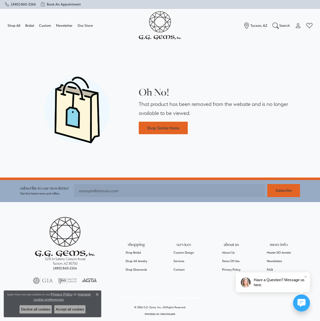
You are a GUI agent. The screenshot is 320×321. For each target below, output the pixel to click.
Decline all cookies (35, 309)
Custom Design (184, 252)
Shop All (14, 25)
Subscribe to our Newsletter (44, 188)
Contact (179, 269)
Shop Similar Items (163, 127)
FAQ (270, 269)
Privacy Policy (231, 269)
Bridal (29, 25)
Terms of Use (231, 261)
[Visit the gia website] (43, 280)
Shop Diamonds (136, 269)
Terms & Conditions (154, 297)
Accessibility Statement (185, 297)
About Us (228, 252)
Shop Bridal (133, 252)
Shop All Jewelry (136, 261)
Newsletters (274, 261)
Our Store (85, 25)
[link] (20, 4)
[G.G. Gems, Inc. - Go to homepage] (65, 237)
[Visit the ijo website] (67, 280)
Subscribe (284, 190)
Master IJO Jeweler (279, 252)
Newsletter (64, 25)
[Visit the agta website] (89, 280)
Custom (45, 25)
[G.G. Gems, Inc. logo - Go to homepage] (160, 26)
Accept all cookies (70, 309)
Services (179, 261)
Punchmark (167, 314)
